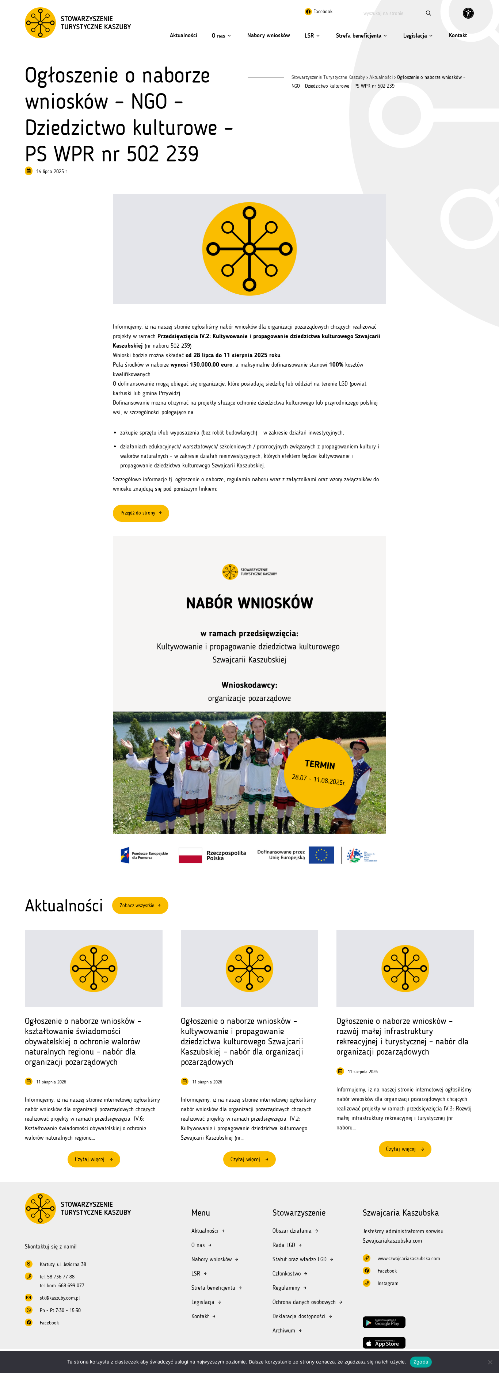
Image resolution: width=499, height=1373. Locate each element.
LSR (309, 35)
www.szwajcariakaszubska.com (409, 1258)
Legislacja (415, 35)
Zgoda (421, 1362)
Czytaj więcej (97, 1161)
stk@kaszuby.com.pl (60, 1298)
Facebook (322, 11)
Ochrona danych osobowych (304, 1302)
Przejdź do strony (138, 513)
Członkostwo (287, 1273)
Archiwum (284, 1330)
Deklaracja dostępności (299, 1316)
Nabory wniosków (268, 35)
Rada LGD (284, 1245)
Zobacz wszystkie (137, 905)
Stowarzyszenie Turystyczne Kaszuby (328, 77)
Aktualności (183, 35)
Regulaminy (286, 1287)
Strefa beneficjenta (358, 35)
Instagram (388, 1283)
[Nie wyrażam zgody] (490, 1362)
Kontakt (458, 35)
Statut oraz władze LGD (300, 1259)
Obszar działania (292, 1230)
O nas (218, 35)
